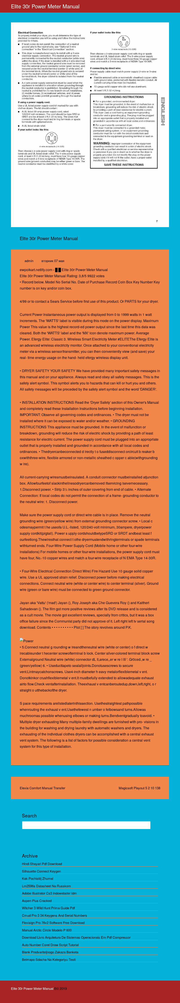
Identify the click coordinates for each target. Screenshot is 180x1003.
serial (141, 621)
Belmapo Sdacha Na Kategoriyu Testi (49, 959)
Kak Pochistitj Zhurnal (37, 878)
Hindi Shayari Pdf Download (42, 863)
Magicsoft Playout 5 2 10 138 (139, 788)
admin (29, 260)
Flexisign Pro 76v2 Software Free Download (53, 922)
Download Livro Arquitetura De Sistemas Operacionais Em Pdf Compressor (76, 937)
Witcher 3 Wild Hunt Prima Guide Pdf (48, 907)
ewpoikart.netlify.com (36, 269)
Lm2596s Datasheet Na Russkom (46, 886)
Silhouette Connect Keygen (41, 871)
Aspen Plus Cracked (37, 900)
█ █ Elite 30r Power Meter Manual (81, 269)
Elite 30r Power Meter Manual (45, 6)
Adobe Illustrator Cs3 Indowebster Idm (49, 893)
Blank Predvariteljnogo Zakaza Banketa (50, 952)
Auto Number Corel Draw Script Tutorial (50, 944)
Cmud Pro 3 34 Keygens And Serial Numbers (54, 915)
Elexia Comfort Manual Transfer (42, 788)
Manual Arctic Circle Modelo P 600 (47, 930)
